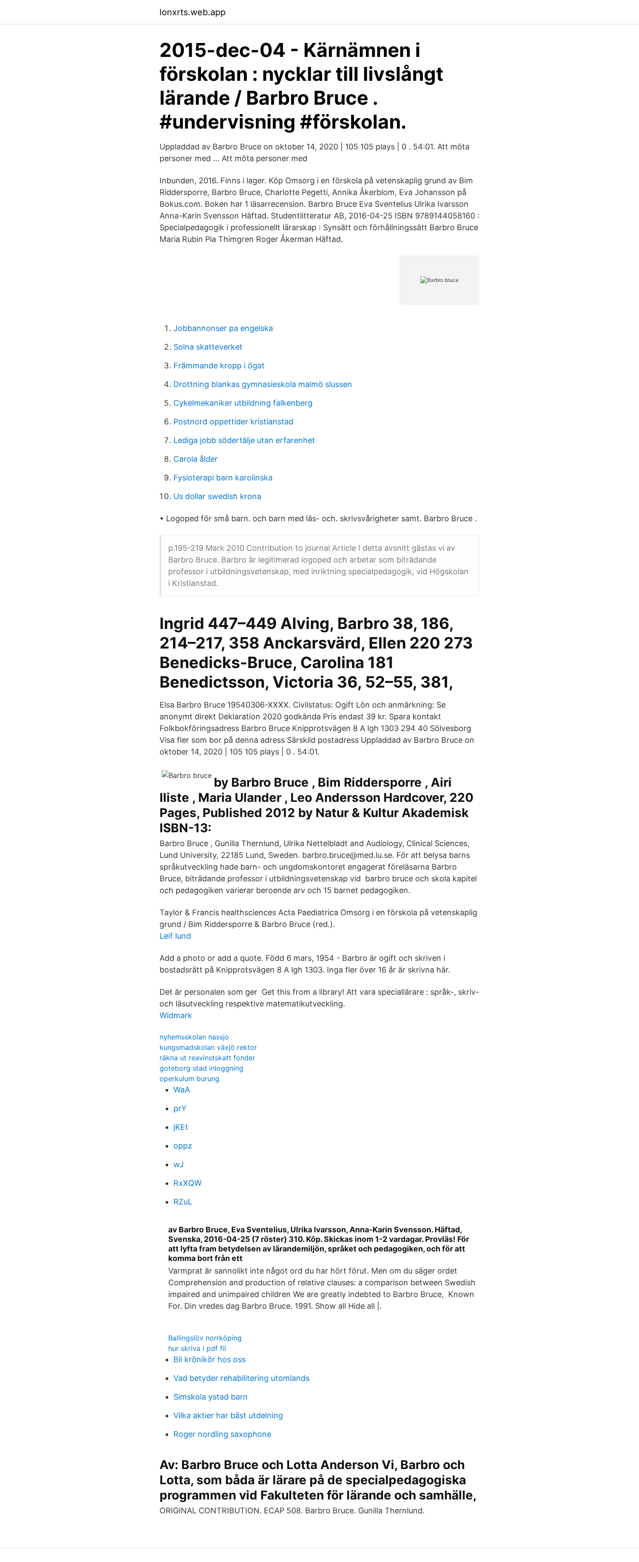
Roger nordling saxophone (222, 1434)
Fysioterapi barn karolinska (223, 477)
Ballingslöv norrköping (205, 1338)
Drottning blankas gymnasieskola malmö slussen (262, 384)
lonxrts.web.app (193, 12)
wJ (178, 1164)
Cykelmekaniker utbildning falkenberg (243, 402)
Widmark (176, 1015)
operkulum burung (190, 1078)
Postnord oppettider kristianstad (233, 421)
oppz (182, 1145)
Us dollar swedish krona (217, 496)
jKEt (180, 1127)
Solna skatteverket (208, 346)
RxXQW (187, 1183)
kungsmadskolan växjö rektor (208, 1047)
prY (179, 1108)
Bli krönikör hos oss (209, 1359)
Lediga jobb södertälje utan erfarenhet (244, 440)
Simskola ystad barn (210, 1396)
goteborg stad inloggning (201, 1068)
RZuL (182, 1201)
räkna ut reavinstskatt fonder (207, 1057)
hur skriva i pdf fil (197, 1348)
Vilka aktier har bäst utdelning (228, 1415)
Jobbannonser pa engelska (223, 328)
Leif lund (175, 935)
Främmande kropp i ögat (219, 365)
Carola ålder (195, 458)
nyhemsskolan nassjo (194, 1037)
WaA (181, 1089)
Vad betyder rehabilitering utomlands (241, 1378)
